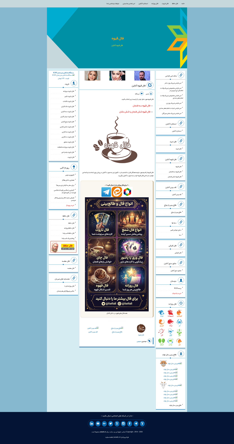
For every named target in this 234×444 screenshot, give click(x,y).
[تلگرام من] (136, 424)
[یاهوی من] (142, 424)
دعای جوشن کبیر (175, 229)
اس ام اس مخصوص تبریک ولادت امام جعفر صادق (171, 97)
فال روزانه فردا (69, 286)
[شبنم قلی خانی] (92, 76)
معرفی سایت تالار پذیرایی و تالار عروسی (65, 199)
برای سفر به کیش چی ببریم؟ (65, 185)
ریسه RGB (177, 288)
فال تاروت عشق (69, 142)
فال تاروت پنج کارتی (67, 121)
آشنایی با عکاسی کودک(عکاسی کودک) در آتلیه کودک (65, 191)
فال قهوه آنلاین (139, 85)
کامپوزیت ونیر (69, 175)
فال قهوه (118, 38)
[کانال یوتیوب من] (98, 424)
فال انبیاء (178, 148)
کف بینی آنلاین (93, 331)
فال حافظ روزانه (69, 228)
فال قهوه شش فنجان (174, 176)
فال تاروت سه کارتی (67, 111)
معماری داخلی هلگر (68, 180)
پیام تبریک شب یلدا (68, 238)
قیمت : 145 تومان (63, 75)
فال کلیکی (178, 252)
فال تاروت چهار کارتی (67, 116)
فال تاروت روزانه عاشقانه (66, 147)
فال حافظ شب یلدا (68, 233)
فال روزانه (154, 3)
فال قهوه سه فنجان (175, 171)
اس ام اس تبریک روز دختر (173, 83)
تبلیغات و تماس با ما (113, 3)
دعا (180, 235)
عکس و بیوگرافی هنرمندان (65, 291)
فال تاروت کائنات (68, 101)
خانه (183, 3)
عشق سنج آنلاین (176, 270)
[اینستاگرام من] (123, 424)
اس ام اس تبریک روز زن (173, 103)
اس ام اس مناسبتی (129, 3)
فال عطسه (71, 268)
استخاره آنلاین (143, 3)
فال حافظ (175, 3)
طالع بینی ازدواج (117, 331)
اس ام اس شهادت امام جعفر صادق (170, 108)
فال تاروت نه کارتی (68, 131)
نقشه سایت (109, 437)
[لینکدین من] (91, 424)
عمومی (139, 341)
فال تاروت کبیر (69, 96)
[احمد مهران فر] (142, 76)
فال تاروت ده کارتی (68, 136)
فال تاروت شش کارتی (67, 126)
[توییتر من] (110, 424)
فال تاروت (165, 3)
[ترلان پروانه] (117, 76)
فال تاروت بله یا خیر (67, 152)
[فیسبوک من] (129, 424)
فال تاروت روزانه (68, 91)
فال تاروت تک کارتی (67, 106)
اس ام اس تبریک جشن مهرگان (171, 113)
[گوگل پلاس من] (104, 424)
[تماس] (117, 424)
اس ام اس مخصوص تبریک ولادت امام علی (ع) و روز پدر (171, 89)
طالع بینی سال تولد (175, 405)
